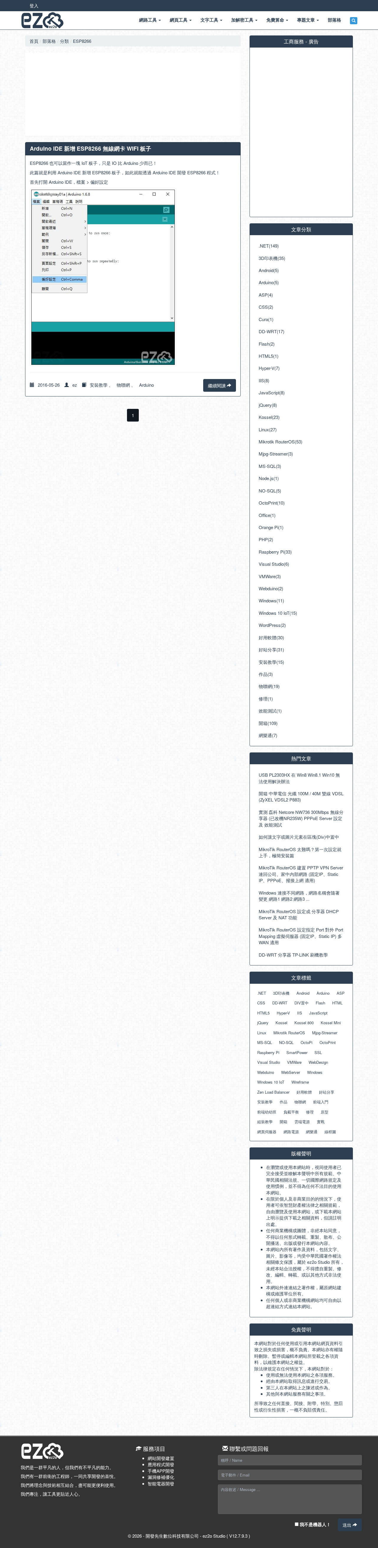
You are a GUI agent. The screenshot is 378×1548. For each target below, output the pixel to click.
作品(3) (266, 674)
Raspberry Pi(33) (275, 552)
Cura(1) (266, 319)
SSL (318, 1052)
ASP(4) (266, 295)
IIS (299, 1013)
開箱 (283, 1121)
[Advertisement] (132, 94)
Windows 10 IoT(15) (278, 613)
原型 (324, 1112)
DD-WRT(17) (271, 331)
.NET (261, 993)
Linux (261, 1032)
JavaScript (318, 1013)
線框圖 (330, 1131)
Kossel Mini (331, 1022)
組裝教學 (265, 1121)
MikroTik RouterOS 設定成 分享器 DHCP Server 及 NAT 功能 (299, 914)
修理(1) (266, 698)
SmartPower (296, 1052)
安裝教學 (98, 385)
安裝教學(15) (271, 662)
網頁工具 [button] (179, 20)
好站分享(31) (271, 649)
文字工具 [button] (210, 20)
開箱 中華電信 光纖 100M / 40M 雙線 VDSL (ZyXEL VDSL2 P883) (301, 796)
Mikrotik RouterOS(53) (280, 441)
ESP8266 (82, 41)
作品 (283, 1102)
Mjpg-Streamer (324, 1032)
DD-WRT (279, 1003)
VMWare (294, 1062)
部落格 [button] (334, 20)
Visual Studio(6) (274, 564)
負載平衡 (291, 1112)
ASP (341, 993)
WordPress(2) (272, 625)
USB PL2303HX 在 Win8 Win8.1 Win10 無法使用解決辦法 (299, 778)
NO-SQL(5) (270, 490)
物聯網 (123, 385)
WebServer (290, 1072)
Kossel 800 (304, 1022)
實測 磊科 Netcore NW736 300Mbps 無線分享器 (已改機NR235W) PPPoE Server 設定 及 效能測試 (301, 818)
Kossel (281, 1022)
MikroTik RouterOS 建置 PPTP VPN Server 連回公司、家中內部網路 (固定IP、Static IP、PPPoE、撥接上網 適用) (301, 873)
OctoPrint (328, 1042)
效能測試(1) (270, 711)
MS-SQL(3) (270, 466)
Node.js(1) (269, 478)
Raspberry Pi (268, 1052)
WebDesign (318, 1062)
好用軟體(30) (271, 637)
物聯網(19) (269, 686)
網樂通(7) (268, 735)
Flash (320, 1003)
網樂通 (311, 1131)
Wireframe (300, 1082)
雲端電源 (302, 1121)
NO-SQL (286, 1042)
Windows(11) (271, 600)
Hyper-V (283, 1013)
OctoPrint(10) (272, 503)
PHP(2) (266, 539)
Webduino (265, 1072)
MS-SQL (264, 1042)
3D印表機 (281, 993)
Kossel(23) (269, 417)
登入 (34, 5)
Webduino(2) (271, 588)
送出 (348, 1525)
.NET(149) (269, 246)
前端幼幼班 (266, 1112)
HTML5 (263, 1013)
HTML (337, 1003)
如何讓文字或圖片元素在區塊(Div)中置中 (299, 837)
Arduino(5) (269, 282)
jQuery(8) (268, 405)
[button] (354, 20)
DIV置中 (301, 1003)
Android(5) (269, 270)
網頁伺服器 (266, 1131)
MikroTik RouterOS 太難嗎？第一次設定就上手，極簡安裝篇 (300, 852)
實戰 (321, 1121)
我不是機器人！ (315, 1524)
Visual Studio (268, 1062)
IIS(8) (264, 380)
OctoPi (306, 1042)
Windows (314, 1072)
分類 (64, 41)
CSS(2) (266, 307)
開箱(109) (268, 723)
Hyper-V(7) (269, 368)
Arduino (146, 385)
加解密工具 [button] (243, 20)
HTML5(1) (268, 356)
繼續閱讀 (217, 385)
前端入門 (320, 1102)
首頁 (34, 41)
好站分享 (326, 1092)
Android (302, 993)
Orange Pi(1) (271, 527)
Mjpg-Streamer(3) (276, 454)
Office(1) (267, 515)
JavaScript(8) (272, 392)
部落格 (49, 41)
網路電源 (291, 1131)
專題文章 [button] (306, 20)
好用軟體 (304, 1092)
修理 (310, 1112)
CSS (261, 1003)
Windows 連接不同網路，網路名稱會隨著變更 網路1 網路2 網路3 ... (299, 896)
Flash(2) (267, 344)
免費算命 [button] (275, 20)
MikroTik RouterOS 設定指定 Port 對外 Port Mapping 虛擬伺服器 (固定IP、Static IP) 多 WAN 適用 (301, 935)
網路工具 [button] (148, 20)
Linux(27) (268, 429)
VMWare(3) (270, 576)
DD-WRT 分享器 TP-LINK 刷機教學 (293, 955)
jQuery (262, 1022)
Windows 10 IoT (270, 1082)
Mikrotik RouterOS (289, 1032)
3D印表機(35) (272, 258)
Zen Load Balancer (273, 1092)
